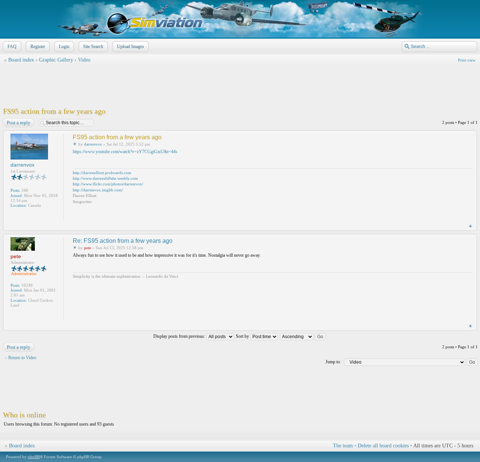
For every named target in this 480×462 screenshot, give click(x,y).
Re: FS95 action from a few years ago (122, 241)
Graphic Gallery (56, 60)
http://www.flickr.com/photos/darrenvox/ (108, 184)
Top (470, 226)
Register (37, 46)
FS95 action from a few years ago (54, 111)
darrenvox (93, 144)
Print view (467, 60)
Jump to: (333, 361)
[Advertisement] (240, 83)
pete (87, 247)
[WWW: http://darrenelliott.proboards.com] (14, 215)
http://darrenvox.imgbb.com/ (98, 190)
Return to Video (22, 357)
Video (84, 60)
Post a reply (18, 122)
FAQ (12, 46)
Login (64, 46)
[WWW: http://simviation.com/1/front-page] (14, 315)
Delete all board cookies (383, 445)
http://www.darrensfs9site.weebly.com (105, 178)
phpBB (34, 456)
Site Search (93, 46)
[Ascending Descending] (303, 336)
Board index (21, 60)
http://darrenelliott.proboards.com (102, 172)
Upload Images (130, 46)
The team (343, 445)
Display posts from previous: (179, 336)
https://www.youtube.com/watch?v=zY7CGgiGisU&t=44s (125, 151)
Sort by (243, 336)
